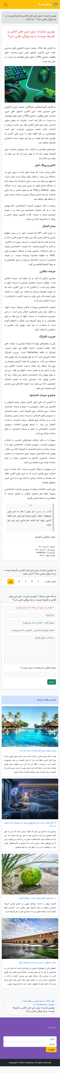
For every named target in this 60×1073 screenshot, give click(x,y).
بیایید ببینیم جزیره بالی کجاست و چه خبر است (37, 750)
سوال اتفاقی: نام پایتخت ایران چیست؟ (38, 668)
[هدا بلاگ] (48, 4)
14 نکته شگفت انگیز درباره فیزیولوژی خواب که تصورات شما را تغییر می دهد (30, 824)
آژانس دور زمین (43, 511)
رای (10, 581)
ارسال (51, 682)
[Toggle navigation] (5, 4)
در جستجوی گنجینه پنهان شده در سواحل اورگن (37, 898)
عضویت (51, 1049)
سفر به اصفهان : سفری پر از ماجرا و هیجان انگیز (37, 962)
